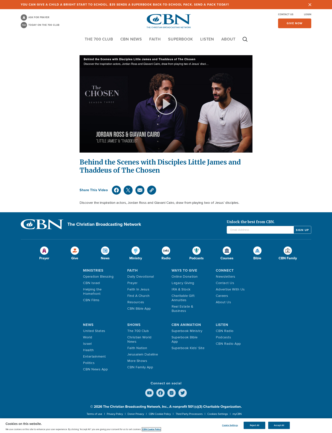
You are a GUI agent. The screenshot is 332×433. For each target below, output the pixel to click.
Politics (89, 363)
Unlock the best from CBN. (251, 222)
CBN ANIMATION (186, 324)
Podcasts (223, 337)
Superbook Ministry (187, 331)
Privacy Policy (115, 414)
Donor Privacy (136, 414)
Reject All (254, 425)
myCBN (237, 414)
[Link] (151, 190)
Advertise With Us (230, 289)
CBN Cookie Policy (160, 414)
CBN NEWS (131, 39)
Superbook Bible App (185, 339)
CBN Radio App (228, 344)
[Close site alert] (310, 4)
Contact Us (285, 14)
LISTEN (207, 39)
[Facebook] (116, 190)
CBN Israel (91, 283)
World (87, 337)
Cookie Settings (230, 425)
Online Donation (185, 277)
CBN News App (95, 369)
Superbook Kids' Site (188, 348)
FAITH (155, 39)
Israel (87, 344)
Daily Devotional (140, 277)
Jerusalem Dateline (142, 354)
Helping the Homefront (92, 291)
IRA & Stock (181, 289)
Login (307, 14)
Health (88, 350)
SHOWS (134, 324)
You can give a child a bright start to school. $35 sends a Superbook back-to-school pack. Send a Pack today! (125, 4)
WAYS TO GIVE (184, 270)
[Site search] (245, 41)
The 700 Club (99, 39)
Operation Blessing (98, 277)
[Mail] (139, 190)
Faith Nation (137, 348)
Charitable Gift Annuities (183, 298)
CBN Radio (225, 331)
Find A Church (138, 296)
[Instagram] (171, 393)
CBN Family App (140, 367)
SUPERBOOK (180, 39)
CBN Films (91, 300)
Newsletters (225, 277)
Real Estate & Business (182, 308)
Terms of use (94, 414)
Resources (135, 302)
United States (94, 331)
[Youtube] (149, 393)
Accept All (279, 425)
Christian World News (139, 339)
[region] (166, 425)
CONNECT (225, 270)
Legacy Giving (183, 283)
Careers (222, 296)
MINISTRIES (93, 270)
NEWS (88, 324)
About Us (223, 302)
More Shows (137, 361)
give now (295, 23)
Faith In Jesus (138, 289)
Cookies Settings (217, 414)
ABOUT (228, 39)
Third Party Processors (189, 414)
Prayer (132, 283)
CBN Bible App (139, 309)
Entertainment (94, 356)
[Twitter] (128, 190)
